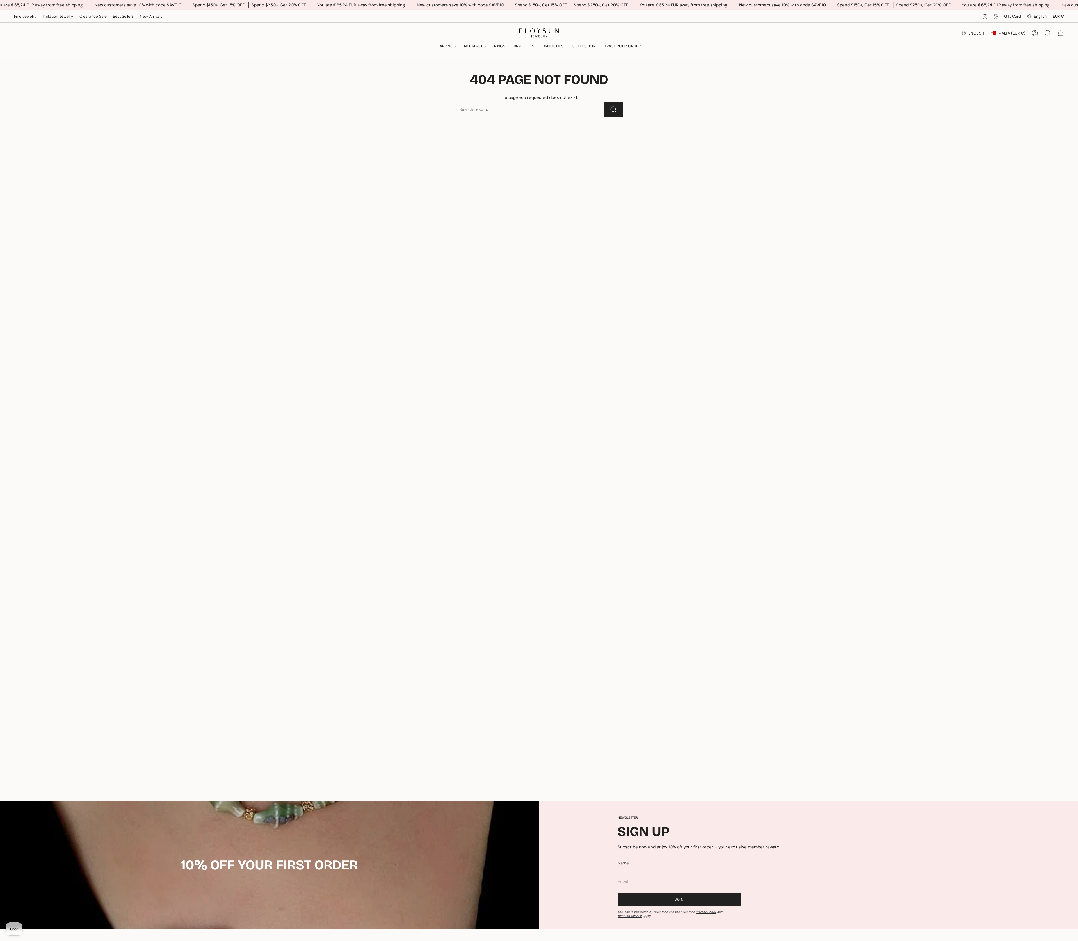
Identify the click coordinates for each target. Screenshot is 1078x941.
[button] (446, 46)
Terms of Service (630, 916)
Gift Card (1012, 16)
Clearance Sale (93, 16)
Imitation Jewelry (58, 16)
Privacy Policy (706, 912)
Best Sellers (123, 16)
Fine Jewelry (25, 16)
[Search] (613, 109)
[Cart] (1060, 33)
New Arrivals (151, 16)
